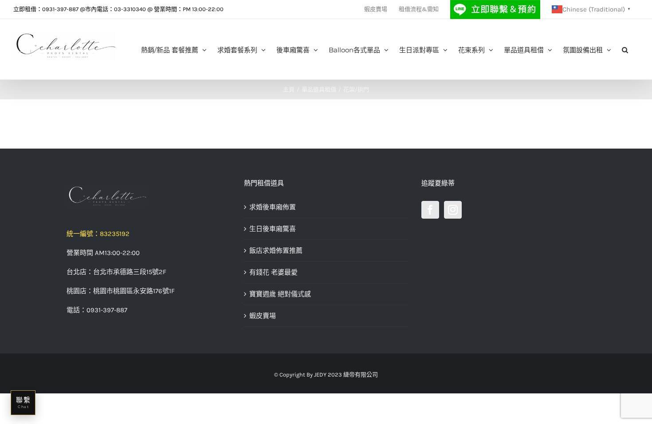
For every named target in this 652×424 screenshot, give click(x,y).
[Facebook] (430, 210)
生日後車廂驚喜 (272, 229)
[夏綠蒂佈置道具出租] (149, 196)
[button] (625, 49)
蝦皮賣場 (262, 316)
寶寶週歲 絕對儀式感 (280, 294)
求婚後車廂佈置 (272, 207)
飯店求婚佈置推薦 (275, 251)
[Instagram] (453, 210)
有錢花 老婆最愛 (273, 272)
